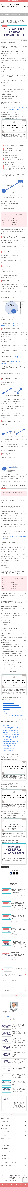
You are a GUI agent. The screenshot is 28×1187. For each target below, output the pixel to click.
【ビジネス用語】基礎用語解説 (9, 738)
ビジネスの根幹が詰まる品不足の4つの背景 (13, 715)
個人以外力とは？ (8, 713)
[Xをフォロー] (14, 873)
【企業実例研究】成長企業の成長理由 (10, 741)
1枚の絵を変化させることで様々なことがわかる (15, 159)
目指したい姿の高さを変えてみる (10, 162)
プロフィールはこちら (7, 1016)
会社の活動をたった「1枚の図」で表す (12, 707)
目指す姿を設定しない (8, 164)
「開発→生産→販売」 (9, 703)
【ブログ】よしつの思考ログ (8, 750)
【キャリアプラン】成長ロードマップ (10, 729)
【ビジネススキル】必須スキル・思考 (10, 736)
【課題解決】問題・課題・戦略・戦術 (10, 734)
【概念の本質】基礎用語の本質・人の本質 (11, 727)
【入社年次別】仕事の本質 (8, 748)
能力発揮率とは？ (8, 711)
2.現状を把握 (6, 152)
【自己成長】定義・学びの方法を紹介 (10, 730)
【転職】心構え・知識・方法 (8, 745)
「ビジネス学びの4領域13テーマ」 (11, 705)
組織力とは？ (7, 709)
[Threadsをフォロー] (17, 873)
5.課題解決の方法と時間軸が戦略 (10, 157)
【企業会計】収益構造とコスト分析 (10, 739)
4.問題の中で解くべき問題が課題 (10, 155)
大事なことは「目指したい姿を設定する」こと (14, 166)
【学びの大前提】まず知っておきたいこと (11, 725)
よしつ (14, 1010)
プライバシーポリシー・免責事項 (14, 1180)
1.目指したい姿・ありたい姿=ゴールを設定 (12, 150)
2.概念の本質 (5, 867)
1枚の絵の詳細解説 (9, 148)
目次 (6, 143)
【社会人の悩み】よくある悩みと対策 (10, 732)
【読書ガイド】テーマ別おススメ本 (10, 747)
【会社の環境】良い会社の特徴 (9, 743)
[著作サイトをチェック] (11, 873)
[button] (25, 990)
